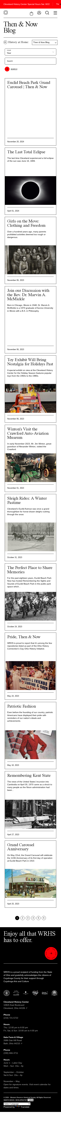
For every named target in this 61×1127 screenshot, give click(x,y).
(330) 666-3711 (11, 1053)
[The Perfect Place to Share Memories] (30, 606)
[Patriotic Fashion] (30, 744)
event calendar (41, 1084)
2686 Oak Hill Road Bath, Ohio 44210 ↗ (13, 1040)
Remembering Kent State (29, 776)
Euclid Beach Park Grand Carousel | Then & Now (28, 85)
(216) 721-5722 (11, 1018)
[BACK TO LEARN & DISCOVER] (5, 42)
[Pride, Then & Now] (30, 675)
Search (14, 69)
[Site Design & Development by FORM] (30, 1100)
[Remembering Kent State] (30, 814)
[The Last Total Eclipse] (30, 190)
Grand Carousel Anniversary (20, 847)
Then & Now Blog (41, 42)
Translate (25, 1107)
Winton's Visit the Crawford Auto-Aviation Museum (28, 433)
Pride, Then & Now (23, 637)
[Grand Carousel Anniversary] (30, 883)
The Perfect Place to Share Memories (29, 570)
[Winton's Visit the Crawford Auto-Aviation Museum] (30, 467)
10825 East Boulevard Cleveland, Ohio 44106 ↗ (16, 1005)
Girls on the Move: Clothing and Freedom (26, 223)
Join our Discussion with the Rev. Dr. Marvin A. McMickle (28, 295)
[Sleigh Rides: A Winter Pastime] (30, 537)
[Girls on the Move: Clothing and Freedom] (30, 259)
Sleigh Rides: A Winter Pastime (27, 500)
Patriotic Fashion (21, 706)
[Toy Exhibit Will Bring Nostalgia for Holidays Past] (30, 398)
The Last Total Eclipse (26, 152)
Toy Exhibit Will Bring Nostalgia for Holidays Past (30, 362)
